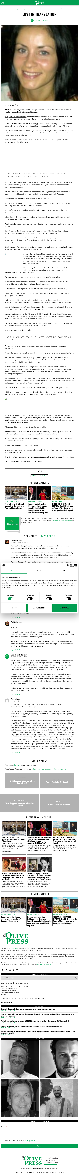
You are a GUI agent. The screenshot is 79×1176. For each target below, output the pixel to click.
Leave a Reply (47, 536)
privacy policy (30, 1140)
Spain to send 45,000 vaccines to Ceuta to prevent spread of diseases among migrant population (31, 1026)
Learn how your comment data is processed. (49, 769)
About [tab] (65, 571)
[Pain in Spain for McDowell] (57, 781)
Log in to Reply (15, 617)
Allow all (64, 608)
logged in (17, 765)
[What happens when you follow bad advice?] (22, 781)
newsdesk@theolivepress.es (62, 520)
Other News (44, 9)
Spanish (34, 475)
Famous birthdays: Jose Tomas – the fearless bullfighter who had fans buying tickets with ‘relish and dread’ (13, 876)
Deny (14, 608)
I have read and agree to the (19, 1141)
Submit (39, 1146)
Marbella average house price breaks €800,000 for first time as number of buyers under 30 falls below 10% (35, 1021)
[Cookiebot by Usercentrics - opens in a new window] (68, 565)
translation (43, 475)
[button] (76, 978)
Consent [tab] (14, 571)
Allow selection (40, 608)
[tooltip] (2, 969)
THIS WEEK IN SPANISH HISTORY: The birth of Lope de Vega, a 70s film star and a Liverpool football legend (62, 507)
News (24, 462)
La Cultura (35, 9)
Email (4, 1127)
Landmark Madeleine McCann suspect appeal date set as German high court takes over (28, 1009)
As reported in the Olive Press (15, 117)
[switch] (30, 598)
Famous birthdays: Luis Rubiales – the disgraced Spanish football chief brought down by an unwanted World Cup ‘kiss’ (38, 508)
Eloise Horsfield (42, 20)
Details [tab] (39, 571)
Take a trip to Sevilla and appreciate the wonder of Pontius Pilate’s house (14, 506)
